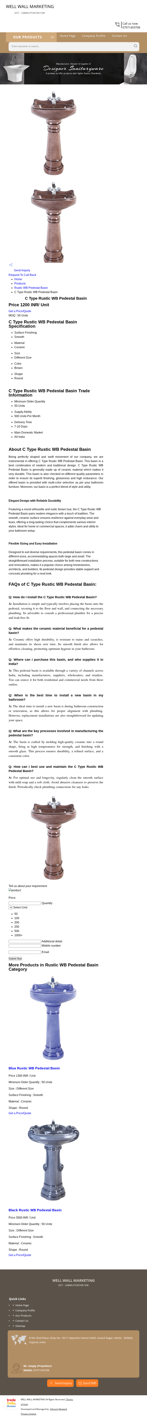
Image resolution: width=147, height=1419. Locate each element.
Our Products (27, 37)
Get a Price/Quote (20, 311)
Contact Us (119, 35)
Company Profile (93, 35)
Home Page (68, 35)
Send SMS (89, 1383)
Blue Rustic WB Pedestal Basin (34, 1068)
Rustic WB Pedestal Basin (31, 287)
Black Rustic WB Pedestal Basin (35, 1210)
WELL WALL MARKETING (30, 8)
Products (20, 283)
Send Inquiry (21, 270)
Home (18, 279)
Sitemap (20, 1326)
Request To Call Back (22, 274)
